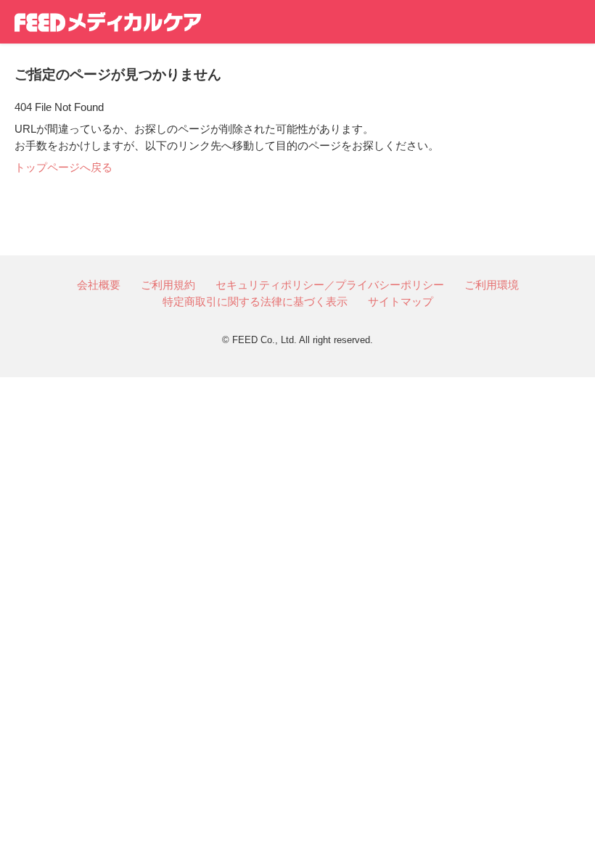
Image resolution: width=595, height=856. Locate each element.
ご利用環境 (491, 285)
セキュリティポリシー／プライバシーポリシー (330, 285)
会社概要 (98, 285)
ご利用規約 (168, 285)
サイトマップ (400, 301)
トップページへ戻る (63, 167)
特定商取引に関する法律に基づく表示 (255, 301)
